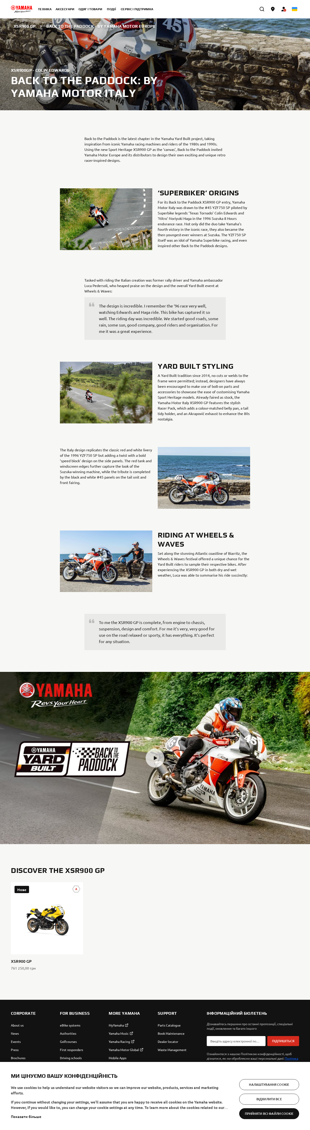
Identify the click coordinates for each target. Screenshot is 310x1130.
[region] (155, 1096)
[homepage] (21, 9)
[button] (155, 758)
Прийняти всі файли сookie (269, 1113)
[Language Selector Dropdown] (294, 9)
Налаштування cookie (269, 1084)
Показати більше (26, 1116)
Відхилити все (269, 1099)
